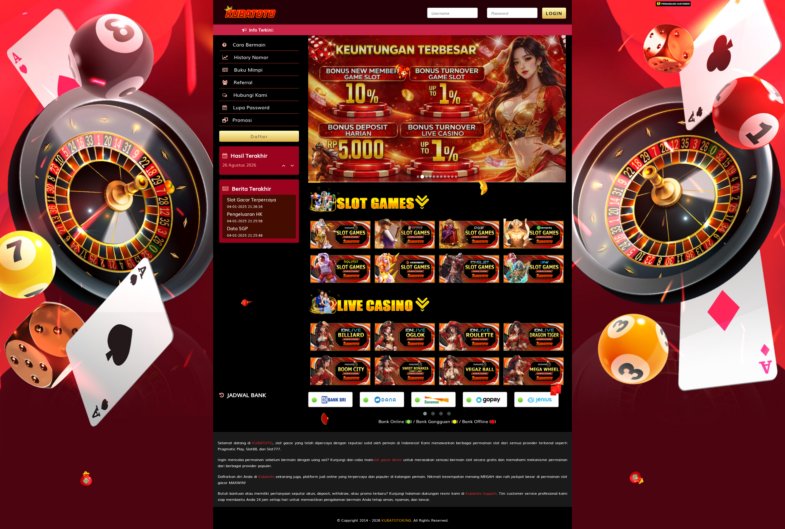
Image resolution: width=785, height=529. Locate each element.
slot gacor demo (387, 459)
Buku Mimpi (246, 69)
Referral (241, 82)
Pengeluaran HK (244, 213)
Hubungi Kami (248, 94)
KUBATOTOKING (396, 520)
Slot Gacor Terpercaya (251, 199)
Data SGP (237, 228)
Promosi (241, 119)
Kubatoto (266, 476)
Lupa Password (250, 107)
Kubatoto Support (481, 493)
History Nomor (249, 57)
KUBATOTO (262, 442)
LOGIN (554, 13)
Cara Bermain (248, 44)
